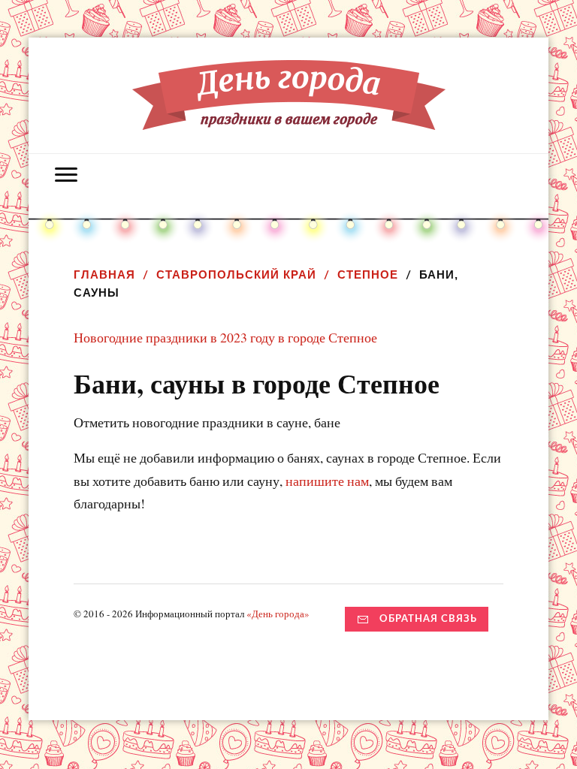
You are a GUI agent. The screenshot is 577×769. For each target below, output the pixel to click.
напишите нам (327, 481)
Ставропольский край (236, 274)
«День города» (278, 613)
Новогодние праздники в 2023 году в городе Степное (225, 337)
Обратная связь (428, 618)
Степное (367, 274)
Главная (104, 274)
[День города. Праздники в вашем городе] (289, 119)
